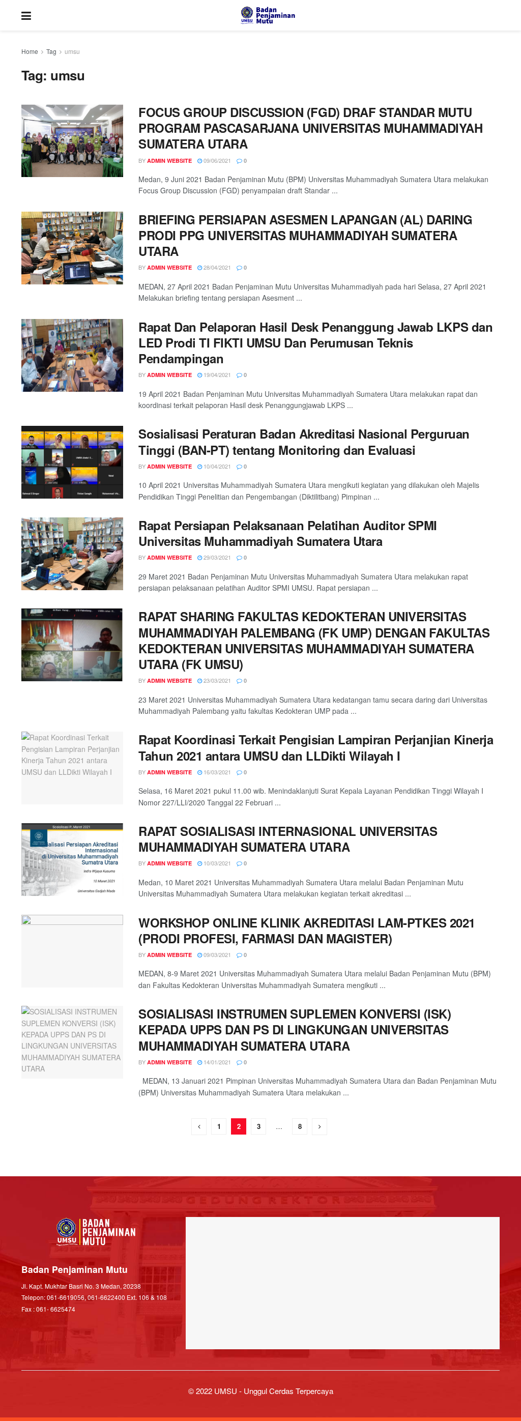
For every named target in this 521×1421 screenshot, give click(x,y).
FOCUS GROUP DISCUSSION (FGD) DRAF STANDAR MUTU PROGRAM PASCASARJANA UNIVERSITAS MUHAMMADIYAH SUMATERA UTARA (310, 127)
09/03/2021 (216, 954)
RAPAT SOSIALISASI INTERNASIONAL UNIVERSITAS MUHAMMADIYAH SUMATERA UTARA (287, 838)
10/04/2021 (216, 466)
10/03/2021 (216, 863)
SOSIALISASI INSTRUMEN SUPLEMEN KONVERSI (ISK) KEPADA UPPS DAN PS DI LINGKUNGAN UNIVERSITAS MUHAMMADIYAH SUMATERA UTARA (294, 1029)
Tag (51, 51)
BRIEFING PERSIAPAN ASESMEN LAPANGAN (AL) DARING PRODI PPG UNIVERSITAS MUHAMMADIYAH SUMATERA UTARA (305, 235)
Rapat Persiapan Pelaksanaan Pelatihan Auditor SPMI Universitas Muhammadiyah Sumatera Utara (287, 532)
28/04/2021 (216, 267)
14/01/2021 (216, 1062)
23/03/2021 (216, 680)
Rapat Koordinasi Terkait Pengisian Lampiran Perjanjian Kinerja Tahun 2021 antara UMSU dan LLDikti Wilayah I (315, 747)
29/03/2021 (216, 557)
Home (29, 51)
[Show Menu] (26, 15)
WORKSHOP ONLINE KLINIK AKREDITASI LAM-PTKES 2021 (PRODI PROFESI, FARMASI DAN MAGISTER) (306, 930)
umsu (72, 51)
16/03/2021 (216, 772)
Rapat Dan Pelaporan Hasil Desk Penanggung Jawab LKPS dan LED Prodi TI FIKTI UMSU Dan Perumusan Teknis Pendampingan (315, 342)
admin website (169, 160)
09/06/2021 (216, 160)
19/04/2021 (216, 374)
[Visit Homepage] (268, 15)
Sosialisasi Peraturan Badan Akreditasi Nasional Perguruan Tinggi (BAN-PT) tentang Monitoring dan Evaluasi (304, 441)
